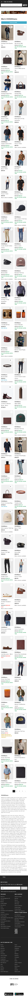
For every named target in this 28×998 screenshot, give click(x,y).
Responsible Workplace (20, 916)
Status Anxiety (18, 946)
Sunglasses (3, 959)
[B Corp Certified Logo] (21, 931)
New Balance (3, 962)
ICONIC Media (4, 903)
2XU (16, 959)
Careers (2, 908)
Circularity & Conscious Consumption (20, 922)
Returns (16, 900)
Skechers (3, 948)
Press (2, 907)
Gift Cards (17, 903)
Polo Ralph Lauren (4, 960)
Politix (16, 960)
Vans (2, 964)
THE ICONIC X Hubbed (5, 926)
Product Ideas (18, 907)
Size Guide (17, 902)
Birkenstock (17, 966)
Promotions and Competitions (7, 910)
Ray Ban (2, 968)
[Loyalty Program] (25, 5)
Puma (2, 966)
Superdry (17, 955)
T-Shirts (2, 946)
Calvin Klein (3, 957)
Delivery (16, 898)
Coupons (2, 912)
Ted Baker (17, 950)
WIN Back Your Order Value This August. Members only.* (14, 8)
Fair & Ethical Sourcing (19, 925)
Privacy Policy (3, 915)
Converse (3, 950)
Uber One (3, 924)
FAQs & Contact (18, 896)
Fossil (16, 944)
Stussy (16, 964)
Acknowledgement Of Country (5, 899)
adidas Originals (18, 962)
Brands (2, 901)
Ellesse (2, 951)
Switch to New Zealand (20, 910)
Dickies (2, 969)
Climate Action (18, 926)
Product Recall (18, 909)
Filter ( (13, 22)
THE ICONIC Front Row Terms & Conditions (7, 918)
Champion (3, 953)
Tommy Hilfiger (4, 955)
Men (2, 15)
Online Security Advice (5, 921)
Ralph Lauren (17, 971)
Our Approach (18, 914)
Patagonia (17, 948)
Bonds (2, 944)
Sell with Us (3, 905)
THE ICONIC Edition (5, 928)
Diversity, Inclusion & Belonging (19, 919)
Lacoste (16, 969)
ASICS (16, 968)
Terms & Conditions (5, 914)
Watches (16, 953)
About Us (3, 896)
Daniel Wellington (4, 971)
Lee (15, 951)
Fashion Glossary (18, 905)
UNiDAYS (3, 922)
